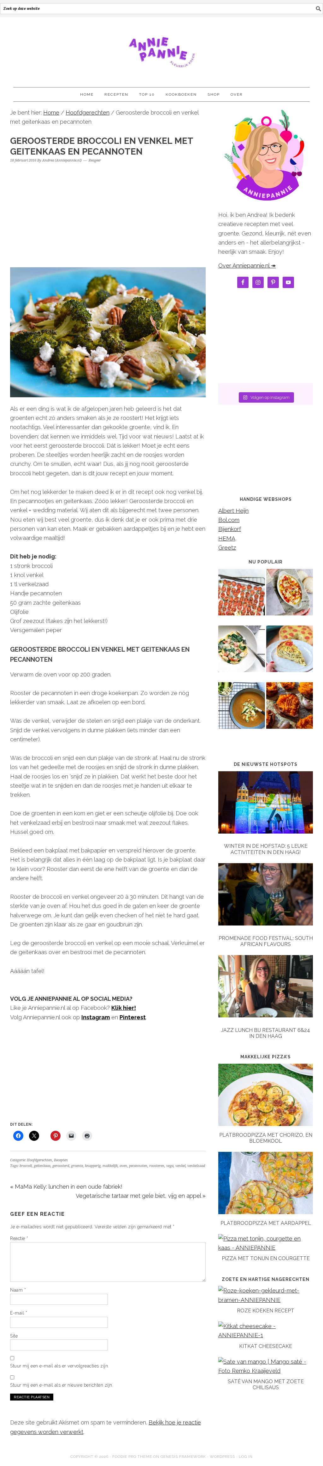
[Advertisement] (108, 212)
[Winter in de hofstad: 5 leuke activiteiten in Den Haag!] (265, 803)
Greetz (227, 547)
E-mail (18, 1313)
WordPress (222, 1456)
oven (123, 1166)
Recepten (61, 1160)
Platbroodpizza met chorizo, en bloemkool (265, 1138)
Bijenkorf (229, 529)
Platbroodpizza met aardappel (265, 1223)
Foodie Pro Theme (132, 1456)
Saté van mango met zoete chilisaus (266, 1384)
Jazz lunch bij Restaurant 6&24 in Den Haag (265, 1033)
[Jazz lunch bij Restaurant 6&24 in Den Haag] (265, 987)
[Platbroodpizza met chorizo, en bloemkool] (265, 1124)
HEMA (226, 538)
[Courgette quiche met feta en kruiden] (289, 653)
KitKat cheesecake (265, 1346)
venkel (180, 1166)
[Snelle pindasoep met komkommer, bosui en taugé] (241, 710)
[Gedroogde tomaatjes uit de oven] (241, 596)
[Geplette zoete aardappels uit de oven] (289, 710)
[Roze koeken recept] (265, 1300)
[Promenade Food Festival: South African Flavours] (265, 895)
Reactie (19, 1238)
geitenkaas (42, 1166)
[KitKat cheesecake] (265, 1335)
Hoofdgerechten (39, 1160)
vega (169, 1166)
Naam (18, 1290)
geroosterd (60, 1166)
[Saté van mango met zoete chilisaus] (265, 1370)
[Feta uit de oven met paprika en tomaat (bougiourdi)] (289, 596)
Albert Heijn (233, 510)
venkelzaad (196, 1166)
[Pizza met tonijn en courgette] (265, 1247)
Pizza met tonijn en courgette (266, 1258)
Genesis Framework (183, 1456)
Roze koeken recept (265, 1311)
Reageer (95, 160)
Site (14, 1336)
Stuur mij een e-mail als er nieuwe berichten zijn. (61, 1385)
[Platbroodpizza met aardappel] (265, 1212)
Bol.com (228, 520)
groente (77, 1166)
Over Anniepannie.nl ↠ (247, 265)
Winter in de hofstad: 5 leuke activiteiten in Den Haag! (266, 849)
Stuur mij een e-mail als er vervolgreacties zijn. (59, 1365)
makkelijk (110, 1166)
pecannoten (138, 1166)
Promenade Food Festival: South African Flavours (266, 941)
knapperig (93, 1166)
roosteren (156, 1166)
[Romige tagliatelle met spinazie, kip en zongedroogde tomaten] (241, 653)
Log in (246, 1456)
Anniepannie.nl (161, 49)
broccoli (26, 1166)
